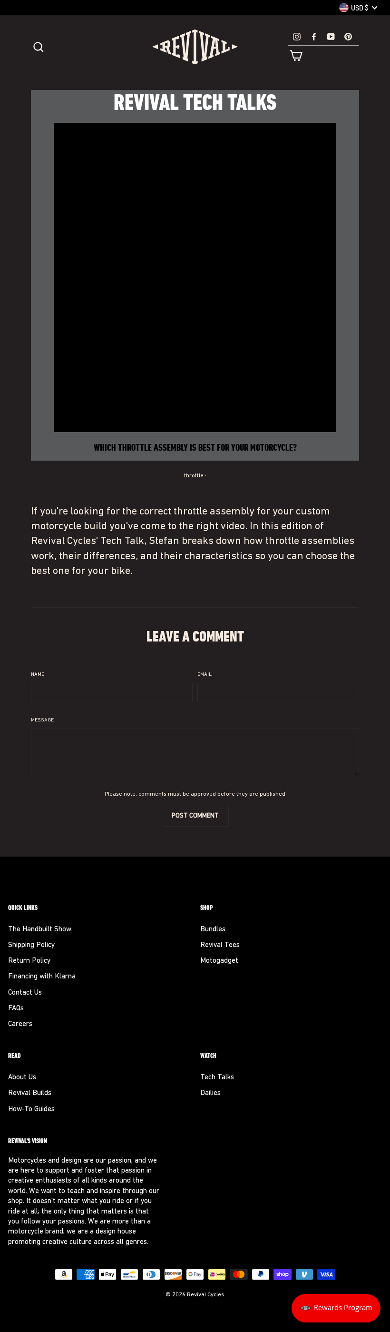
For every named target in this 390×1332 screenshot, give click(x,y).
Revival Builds (29, 1093)
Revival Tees (220, 945)
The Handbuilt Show (39, 929)
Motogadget (219, 961)
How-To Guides (31, 1109)
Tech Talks (217, 1077)
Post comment (195, 815)
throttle (194, 476)
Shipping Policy (31, 945)
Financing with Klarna (42, 976)
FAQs (16, 1008)
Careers (20, 1024)
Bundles (212, 929)
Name (37, 674)
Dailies (210, 1093)
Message (42, 720)
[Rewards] (336, 1308)
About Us (22, 1077)
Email (204, 674)
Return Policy (29, 961)
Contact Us (25, 993)
